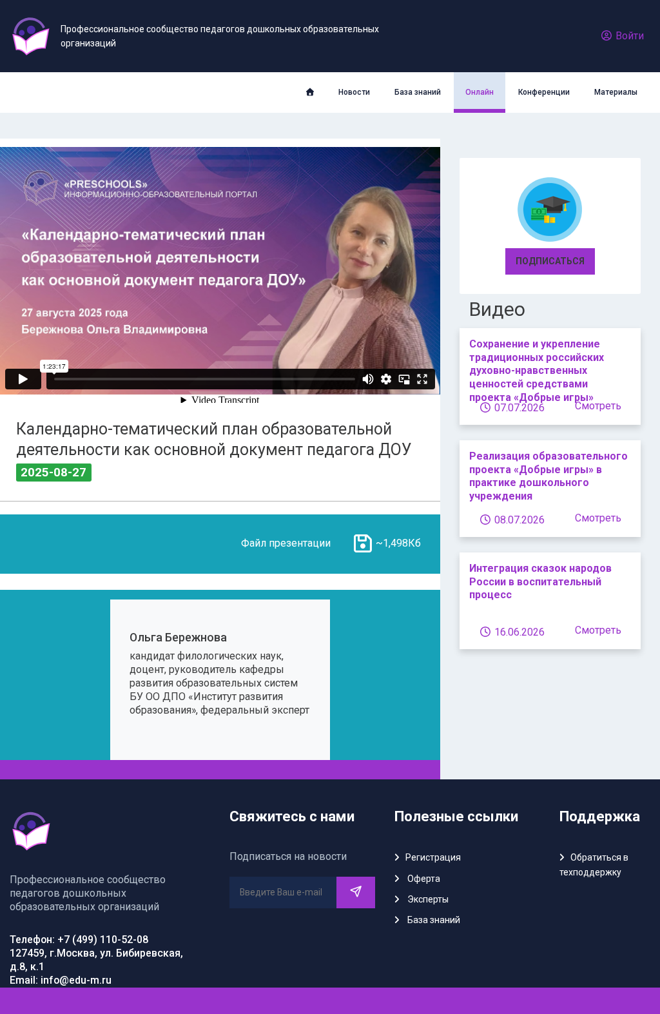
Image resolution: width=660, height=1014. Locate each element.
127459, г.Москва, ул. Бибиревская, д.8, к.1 (96, 960)
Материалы (615, 92)
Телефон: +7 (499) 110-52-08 (79, 939)
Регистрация (433, 857)
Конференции (544, 92)
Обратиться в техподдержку (593, 864)
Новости (354, 92)
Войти (628, 36)
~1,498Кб (398, 543)
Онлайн (479, 92)
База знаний (417, 92)
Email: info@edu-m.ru (61, 980)
